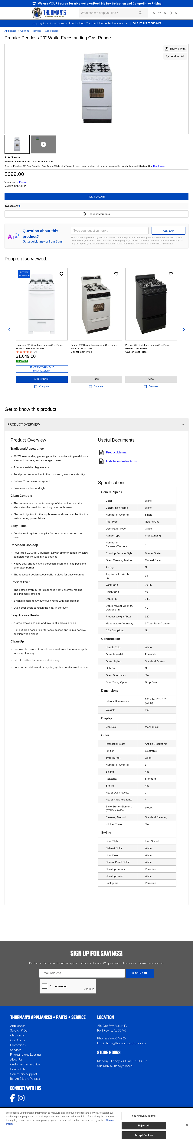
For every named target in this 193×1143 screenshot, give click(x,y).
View (96, 379)
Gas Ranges (52, 30)
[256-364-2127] (170, 13)
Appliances (11, 30)
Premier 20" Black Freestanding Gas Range (147, 345)
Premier (23, 182)
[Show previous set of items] (9, 329)
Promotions (18, 1045)
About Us (16, 1059)
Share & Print (177, 48)
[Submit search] (141, 13)
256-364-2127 (117, 1038)
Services (15, 1050)
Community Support (23, 1074)
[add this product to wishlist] (61, 274)
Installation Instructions (121, 461)
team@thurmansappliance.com (127, 1043)
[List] (159, 13)
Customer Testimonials (25, 1064)
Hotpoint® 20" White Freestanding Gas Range (39, 345)
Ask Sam (168, 230)
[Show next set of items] (183, 329)
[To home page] (49, 13)
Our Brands (17, 1040)
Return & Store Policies (25, 1078)
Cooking (24, 30)
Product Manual (116, 452)
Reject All (143, 1125)
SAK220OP (20, 186)
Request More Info (99, 213)
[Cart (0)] (176, 13)
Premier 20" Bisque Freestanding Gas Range (94, 345)
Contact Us (17, 1069)
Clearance (17, 1035)
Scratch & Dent (20, 1030)
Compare (44, 386)
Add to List (177, 56)
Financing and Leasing (25, 1054)
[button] (17, 13)
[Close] (187, 1125)
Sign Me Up (140, 973)
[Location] (165, 13)
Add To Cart (97, 196)
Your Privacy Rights (143, 1115)
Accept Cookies (144, 1135)
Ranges (37, 30)
